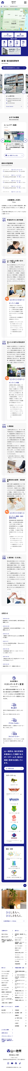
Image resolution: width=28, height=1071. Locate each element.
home (1, 6)
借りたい (6, 6)
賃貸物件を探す (14, 6)
